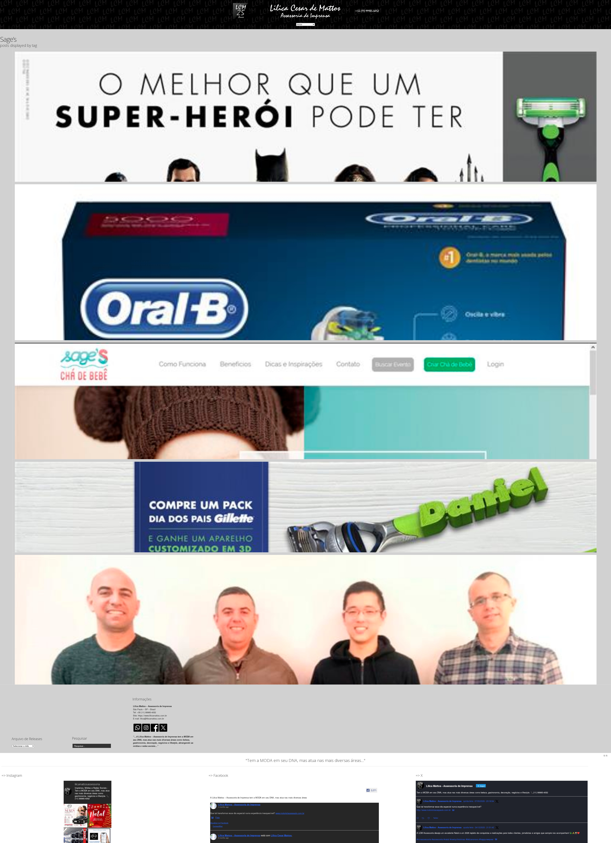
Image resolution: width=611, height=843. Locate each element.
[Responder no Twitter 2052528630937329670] (418, 818)
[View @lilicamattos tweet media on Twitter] (453, 810)
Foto (217, 817)
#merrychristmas (457, 839)
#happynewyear (486, 839)
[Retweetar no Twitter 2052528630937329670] (424, 818)
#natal (446, 839)
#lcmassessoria (424, 839)
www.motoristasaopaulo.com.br (290, 813)
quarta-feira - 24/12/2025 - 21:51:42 (478, 827)
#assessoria (437, 839)
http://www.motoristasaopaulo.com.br (434, 809)
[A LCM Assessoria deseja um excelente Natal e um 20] (99, 816)
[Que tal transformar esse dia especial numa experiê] (75, 816)
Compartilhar (218, 826)
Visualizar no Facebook (219, 822)
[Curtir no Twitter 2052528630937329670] (429, 818)
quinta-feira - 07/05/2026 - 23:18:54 (478, 801)
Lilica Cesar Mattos (281, 835)
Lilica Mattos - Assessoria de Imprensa (239, 804)
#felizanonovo (472, 839)
